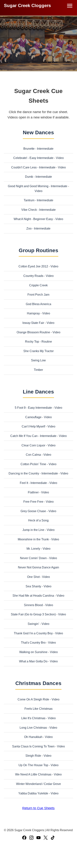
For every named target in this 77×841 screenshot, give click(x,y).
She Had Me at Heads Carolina (33, 595)
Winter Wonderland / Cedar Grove (38, 783)
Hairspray (33, 313)
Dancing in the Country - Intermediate (33, 473)
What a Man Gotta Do (33, 661)
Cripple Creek (38, 285)
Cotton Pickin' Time (33, 464)
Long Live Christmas (33, 727)
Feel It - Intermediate (33, 482)
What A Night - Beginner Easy (33, 219)
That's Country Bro (33, 642)
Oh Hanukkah (33, 736)
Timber (38, 369)
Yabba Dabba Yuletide (33, 793)
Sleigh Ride (33, 755)
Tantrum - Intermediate (38, 200)
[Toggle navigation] (69, 5)
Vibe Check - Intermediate (38, 209)
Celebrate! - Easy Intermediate (33, 158)
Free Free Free (33, 501)
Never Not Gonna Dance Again (38, 567)
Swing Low (38, 360)
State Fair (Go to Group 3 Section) (33, 614)
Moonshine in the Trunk (33, 539)
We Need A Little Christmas (33, 774)
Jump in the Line (33, 529)
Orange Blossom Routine (33, 332)
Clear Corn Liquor (33, 445)
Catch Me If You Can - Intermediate (33, 435)
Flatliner (33, 492)
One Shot (33, 576)
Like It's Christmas (33, 718)
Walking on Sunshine (33, 652)
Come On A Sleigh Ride (33, 699)
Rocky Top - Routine (38, 341)
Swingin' (33, 623)
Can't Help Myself (33, 426)
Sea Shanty (33, 586)
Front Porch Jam (38, 294)
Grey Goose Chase (33, 511)
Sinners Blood (33, 605)
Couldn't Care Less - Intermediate (33, 167)
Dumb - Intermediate (38, 176)
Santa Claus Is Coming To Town (33, 746)
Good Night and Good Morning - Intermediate (37, 186)
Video (60, 158)
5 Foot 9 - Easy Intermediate (33, 407)
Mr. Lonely (33, 548)
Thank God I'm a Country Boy (33, 633)
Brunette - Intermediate (38, 148)
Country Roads (33, 275)
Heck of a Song (38, 520)
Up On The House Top (33, 765)
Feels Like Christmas (38, 708)
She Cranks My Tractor (38, 351)
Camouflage (33, 417)
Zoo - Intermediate (38, 228)
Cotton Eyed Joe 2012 (33, 266)
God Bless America (38, 304)
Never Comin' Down (33, 558)
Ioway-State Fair (33, 322)
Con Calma (33, 454)
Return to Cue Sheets (38, 808)
